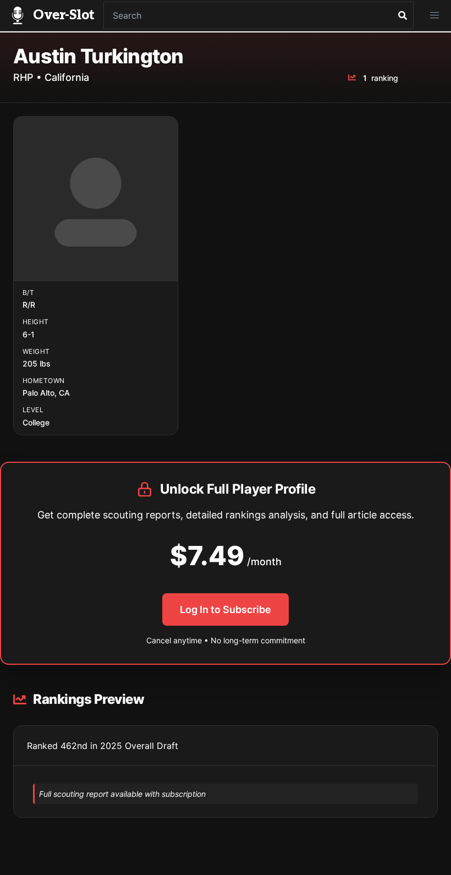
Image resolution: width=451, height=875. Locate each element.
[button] (434, 15)
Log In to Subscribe (225, 609)
